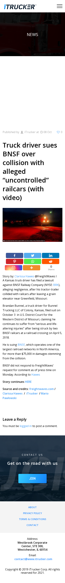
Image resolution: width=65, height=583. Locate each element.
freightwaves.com (41, 389)
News (32, 34)
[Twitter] (32, 255)
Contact (33, 525)
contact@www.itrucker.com (33, 559)
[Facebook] (14, 255)
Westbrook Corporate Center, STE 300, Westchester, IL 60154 (32, 546)
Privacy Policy (32, 513)
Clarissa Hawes (24, 276)
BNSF (21, 345)
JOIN (32, 478)
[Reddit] (50, 261)
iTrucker (32, 393)
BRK (56, 285)
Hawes (35, 374)
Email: (32, 555)
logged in (26, 426)
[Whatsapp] (32, 261)
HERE (28, 382)
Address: (32, 539)
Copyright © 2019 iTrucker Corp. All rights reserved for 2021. (32, 571)
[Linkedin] (50, 255)
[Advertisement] (32, 90)
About (32, 507)
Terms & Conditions (32, 519)
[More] (31, 267)
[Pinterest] (14, 261)
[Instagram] (13, 267)
